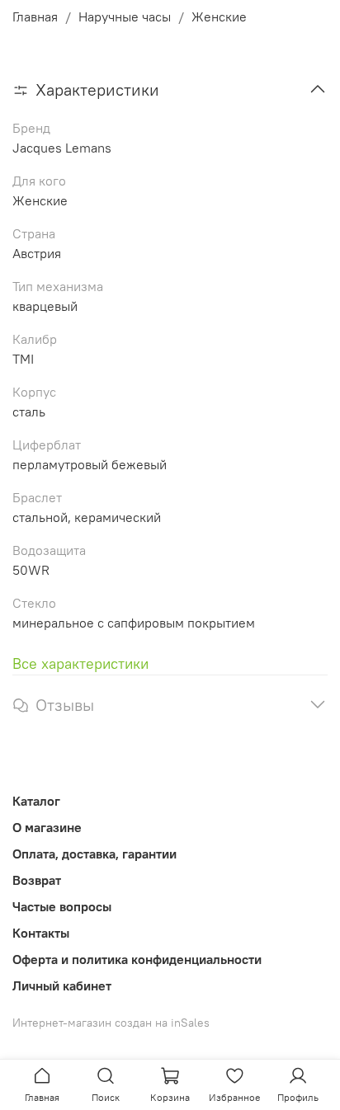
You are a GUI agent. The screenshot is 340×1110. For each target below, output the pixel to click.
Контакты (40, 932)
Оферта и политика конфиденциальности (137, 959)
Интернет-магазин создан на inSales (111, 1022)
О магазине (47, 827)
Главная (35, 16)
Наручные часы (124, 16)
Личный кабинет (61, 985)
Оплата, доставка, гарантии (94, 853)
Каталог (36, 801)
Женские (219, 16)
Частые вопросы (61, 906)
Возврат (36, 880)
